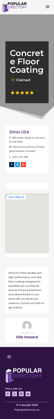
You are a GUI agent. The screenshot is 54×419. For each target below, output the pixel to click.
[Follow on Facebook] (7, 393)
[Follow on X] (14, 393)
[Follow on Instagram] (21, 393)
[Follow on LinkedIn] (28, 393)
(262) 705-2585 (20, 157)
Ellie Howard (27, 337)
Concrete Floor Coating (27, 61)
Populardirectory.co (27, 410)
